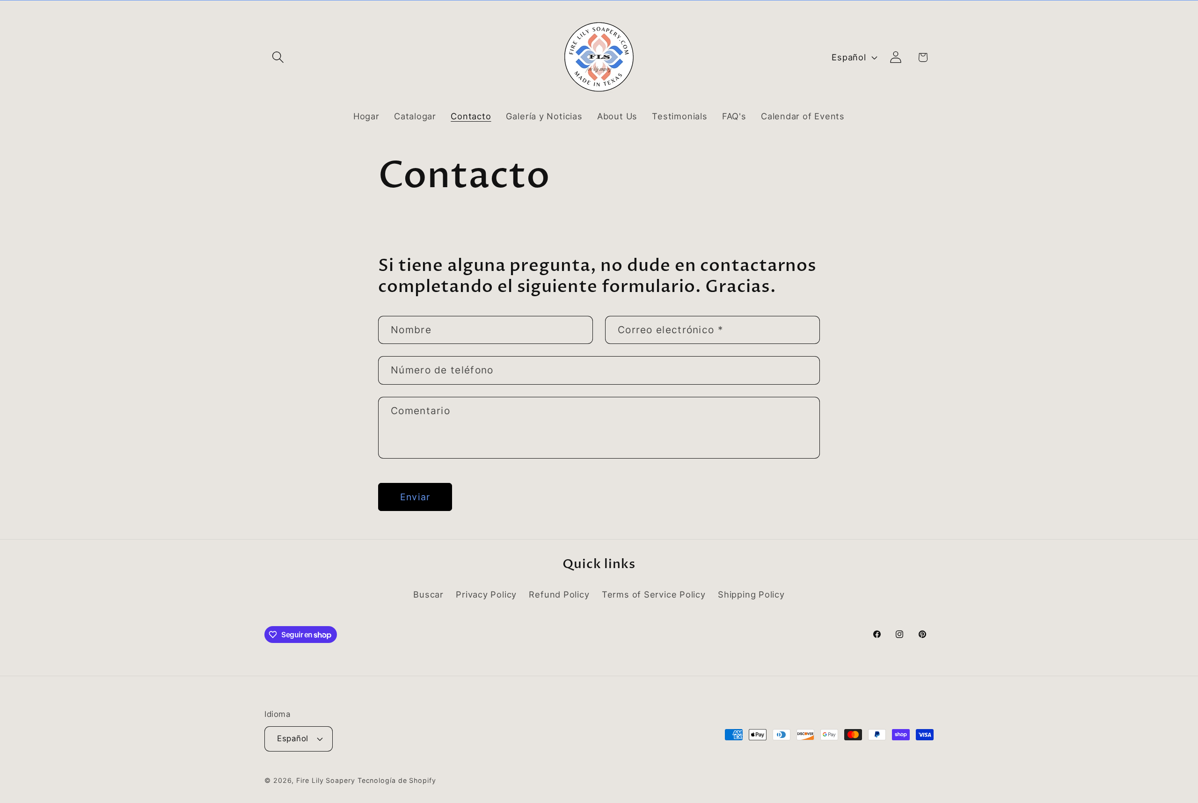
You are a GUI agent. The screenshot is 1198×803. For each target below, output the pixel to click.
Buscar (428, 594)
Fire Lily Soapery (325, 780)
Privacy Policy (486, 594)
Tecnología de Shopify (397, 780)
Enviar (415, 497)
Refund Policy (559, 594)
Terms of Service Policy (654, 594)
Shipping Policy (751, 594)
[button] (277, 57)
